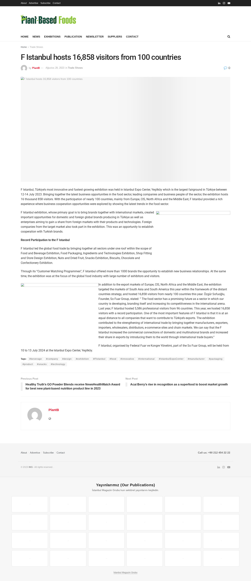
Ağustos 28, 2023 (55, 67)
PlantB (36, 67)
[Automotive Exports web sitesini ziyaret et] (144, 558)
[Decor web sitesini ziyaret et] (68, 540)
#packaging (216, 359)
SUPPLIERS (115, 36)
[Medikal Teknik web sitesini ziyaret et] (144, 504)
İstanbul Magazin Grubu (125, 572)
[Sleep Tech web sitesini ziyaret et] (30, 540)
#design (67, 359)
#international (146, 359)
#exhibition (82, 359)
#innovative (127, 359)
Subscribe (45, 3)
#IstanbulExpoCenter (171, 359)
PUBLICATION (73, 36)
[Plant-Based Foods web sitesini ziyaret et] (68, 522)
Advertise (33, 3)
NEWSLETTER (95, 36)
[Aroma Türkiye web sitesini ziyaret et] (106, 522)
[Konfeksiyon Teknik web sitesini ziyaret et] (183, 522)
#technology (58, 364)
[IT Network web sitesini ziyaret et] (30, 558)
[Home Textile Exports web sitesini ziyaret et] (106, 540)
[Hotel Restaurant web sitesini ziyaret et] (221, 504)
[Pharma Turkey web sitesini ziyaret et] (106, 504)
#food (113, 359)
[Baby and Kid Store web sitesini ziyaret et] (221, 540)
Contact (56, 3)
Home (24, 36)
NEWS (36, 36)
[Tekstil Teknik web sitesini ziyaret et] (144, 522)
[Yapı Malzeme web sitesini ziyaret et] (106, 558)
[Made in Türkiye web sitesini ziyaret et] (183, 558)
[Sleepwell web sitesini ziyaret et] (221, 522)
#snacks (42, 364)
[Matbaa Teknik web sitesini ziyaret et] (68, 558)
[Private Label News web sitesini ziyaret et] (68, 504)
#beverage (35, 359)
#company (52, 359)
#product (28, 364)
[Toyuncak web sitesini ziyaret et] (183, 540)
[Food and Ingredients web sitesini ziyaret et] (30, 522)
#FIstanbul (99, 359)
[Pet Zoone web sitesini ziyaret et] (221, 558)
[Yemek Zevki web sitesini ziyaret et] (183, 504)
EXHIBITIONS (52, 36)
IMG (31, 467)
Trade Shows (36, 47)
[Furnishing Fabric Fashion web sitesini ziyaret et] (144, 540)
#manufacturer (196, 359)
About (24, 3)
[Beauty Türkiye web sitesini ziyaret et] (30, 504)
